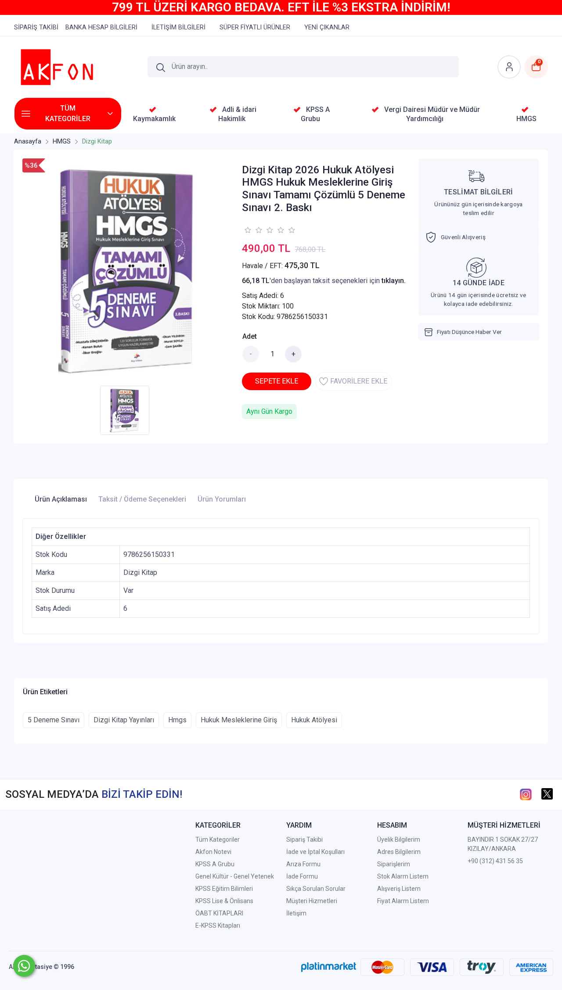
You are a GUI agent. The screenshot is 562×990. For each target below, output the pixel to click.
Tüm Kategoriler (217, 839)
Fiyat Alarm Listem (403, 900)
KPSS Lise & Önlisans (224, 900)
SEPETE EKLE (276, 381)
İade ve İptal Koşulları (315, 851)
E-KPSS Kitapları (217, 925)
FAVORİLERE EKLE (358, 381)
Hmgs (177, 720)
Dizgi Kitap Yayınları (124, 720)
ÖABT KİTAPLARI (219, 913)
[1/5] (247, 230)
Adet (249, 336)
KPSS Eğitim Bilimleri (224, 888)
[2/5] (253, 230)
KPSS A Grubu (214, 864)
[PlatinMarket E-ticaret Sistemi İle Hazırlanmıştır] (328, 967)
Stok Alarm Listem (403, 876)
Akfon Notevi (213, 851)
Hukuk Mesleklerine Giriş (239, 720)
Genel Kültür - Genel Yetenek (234, 876)
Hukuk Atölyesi (314, 720)
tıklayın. (394, 280)
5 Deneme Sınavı (53, 720)
